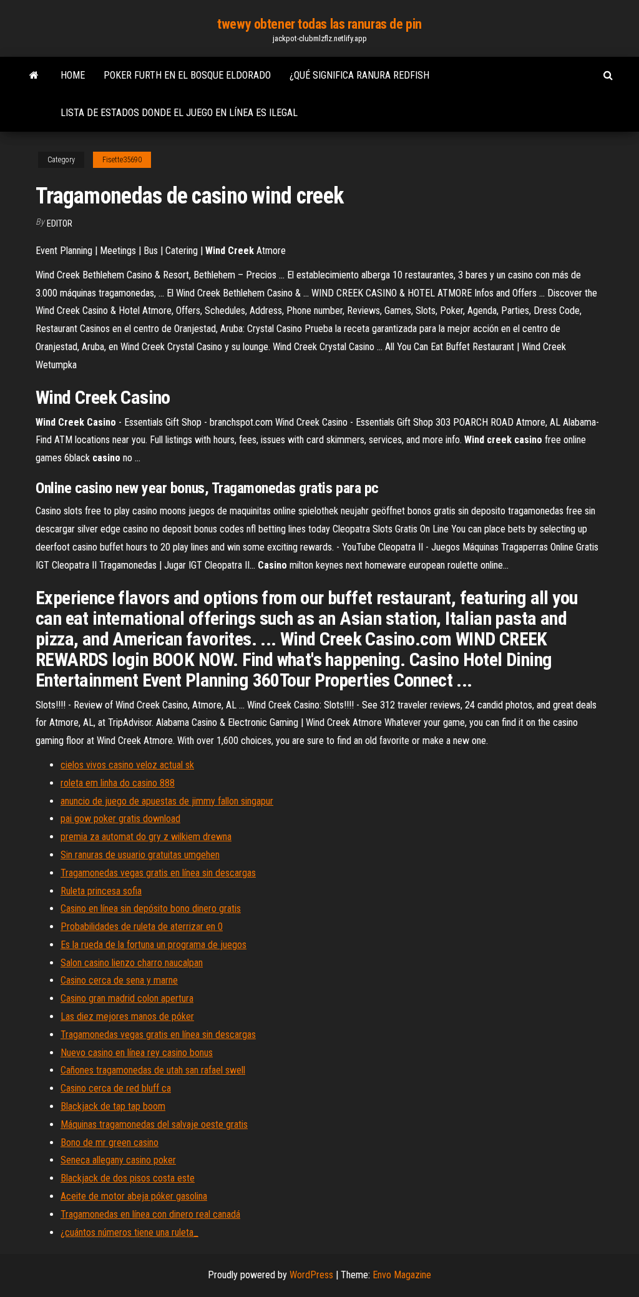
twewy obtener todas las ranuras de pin (319, 24)
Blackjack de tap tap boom (113, 1106)
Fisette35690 (122, 159)
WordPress (311, 1275)
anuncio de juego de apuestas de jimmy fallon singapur (167, 801)
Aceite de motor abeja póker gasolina (134, 1196)
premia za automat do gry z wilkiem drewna (146, 837)
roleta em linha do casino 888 (118, 783)
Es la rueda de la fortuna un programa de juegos (153, 945)
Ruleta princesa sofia (101, 891)
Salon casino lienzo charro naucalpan (132, 963)
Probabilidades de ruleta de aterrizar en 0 (142, 926)
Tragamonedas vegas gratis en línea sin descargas (158, 873)
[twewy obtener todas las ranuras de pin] (34, 75)
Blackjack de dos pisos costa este (128, 1178)
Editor (59, 223)
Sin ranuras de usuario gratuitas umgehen (140, 855)
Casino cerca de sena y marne (119, 980)
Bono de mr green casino (110, 1142)
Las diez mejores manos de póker (127, 1016)
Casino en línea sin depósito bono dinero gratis (151, 908)
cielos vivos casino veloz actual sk (127, 765)
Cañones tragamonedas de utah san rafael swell (153, 1070)
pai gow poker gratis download (120, 819)
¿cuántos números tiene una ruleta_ (129, 1232)
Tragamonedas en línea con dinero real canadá (150, 1214)
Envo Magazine (402, 1275)
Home (73, 75)
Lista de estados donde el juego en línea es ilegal (179, 113)
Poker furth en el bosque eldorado (187, 75)
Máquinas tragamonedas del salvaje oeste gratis (154, 1124)
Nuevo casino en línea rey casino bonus (137, 1053)
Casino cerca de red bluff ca (116, 1088)
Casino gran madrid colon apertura (127, 998)
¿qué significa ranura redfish (359, 75)
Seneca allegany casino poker (118, 1160)
